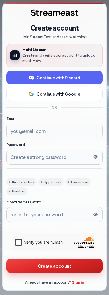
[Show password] (95, 157)
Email (11, 118)
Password (15, 144)
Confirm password (23, 202)
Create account (54, 265)
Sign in (78, 282)
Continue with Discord (58, 77)
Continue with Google (58, 93)
